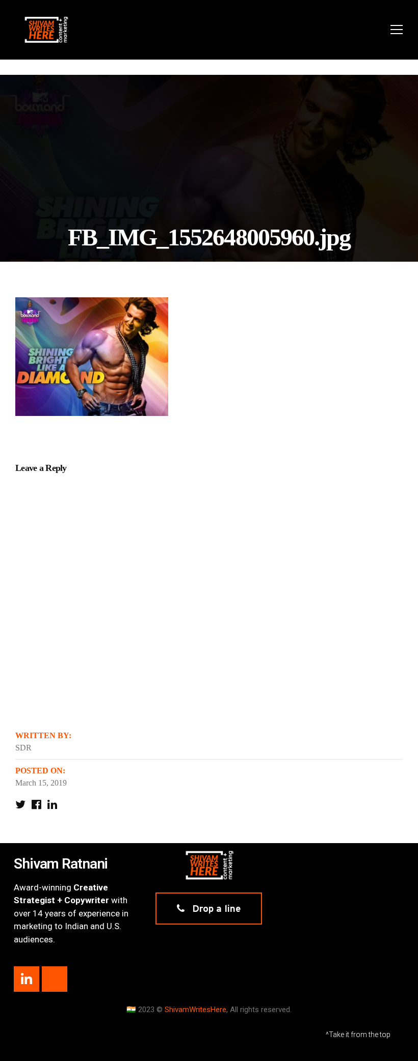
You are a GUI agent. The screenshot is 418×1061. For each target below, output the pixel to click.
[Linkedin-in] (26, 979)
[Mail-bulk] (54, 979)
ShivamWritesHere (195, 1009)
